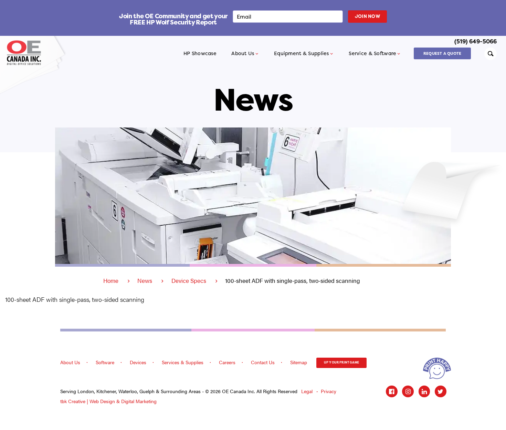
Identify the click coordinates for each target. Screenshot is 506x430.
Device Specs (188, 280)
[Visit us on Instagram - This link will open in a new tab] (408, 391)
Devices (138, 362)
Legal (307, 391)
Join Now (367, 16)
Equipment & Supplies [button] (301, 53)
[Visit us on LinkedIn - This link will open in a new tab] (424, 391)
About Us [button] (242, 53)
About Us (70, 362)
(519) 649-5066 (475, 41)
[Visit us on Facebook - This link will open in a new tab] (392, 391)
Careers (227, 362)
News (144, 280)
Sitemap (298, 362)
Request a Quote (442, 53)
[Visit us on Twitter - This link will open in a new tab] (440, 391)
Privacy (328, 391)
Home (110, 280)
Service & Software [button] (372, 53)
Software (105, 362)
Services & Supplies (182, 362)
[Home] (26, 53)
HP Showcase (200, 53)
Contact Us (263, 362)
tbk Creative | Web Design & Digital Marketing (108, 401)
